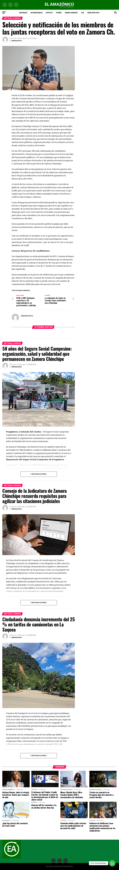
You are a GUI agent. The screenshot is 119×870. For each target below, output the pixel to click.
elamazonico (17, 41)
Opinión (58, 12)
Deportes (49, 12)
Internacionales (37, 12)
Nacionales (23, 12)
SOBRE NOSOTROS (93, 12)
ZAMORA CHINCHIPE (71, 12)
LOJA (82, 12)
